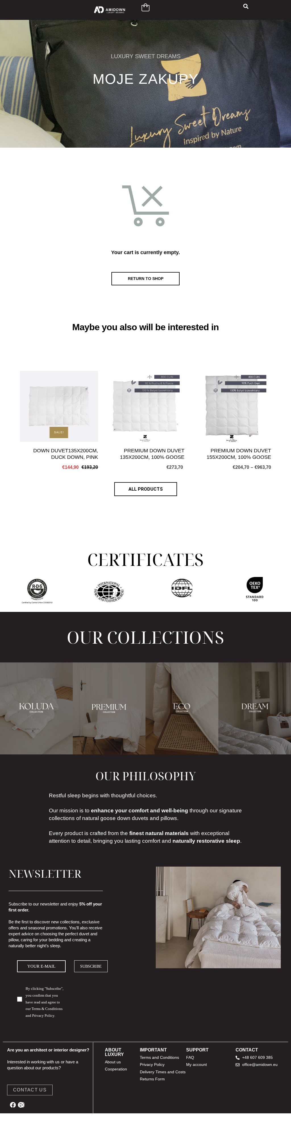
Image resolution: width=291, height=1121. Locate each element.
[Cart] (145, 7)
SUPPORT (197, 1049)
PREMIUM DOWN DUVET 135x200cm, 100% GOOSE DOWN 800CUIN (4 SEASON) (149, 454)
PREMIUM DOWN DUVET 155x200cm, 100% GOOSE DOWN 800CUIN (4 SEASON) (236, 454)
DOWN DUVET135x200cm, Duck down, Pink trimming (65, 454)
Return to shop (145, 278)
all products (145, 489)
